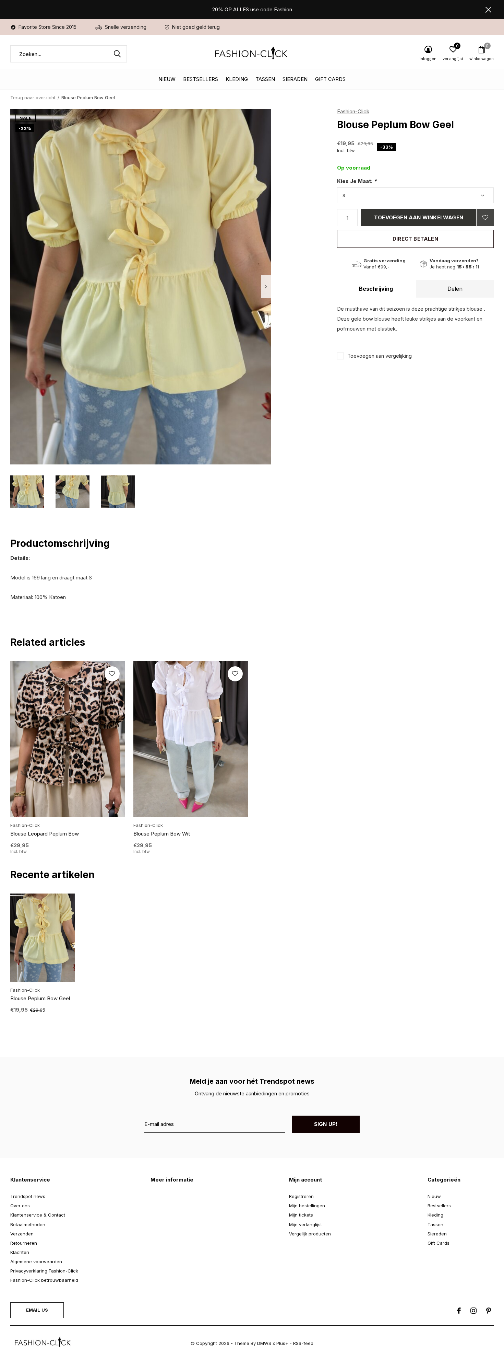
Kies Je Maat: (356, 181)
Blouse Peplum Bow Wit (161, 833)
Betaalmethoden (27, 1224)
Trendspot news (27, 1196)
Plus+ (282, 1343)
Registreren (301, 1196)
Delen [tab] (455, 288)
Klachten (19, 1252)
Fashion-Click (353, 111)
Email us (37, 1310)
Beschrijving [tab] (376, 288)
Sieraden (295, 79)
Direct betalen (415, 238)
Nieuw (167, 79)
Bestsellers (200, 79)
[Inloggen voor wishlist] (485, 217)
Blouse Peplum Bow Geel (40, 998)
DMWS (264, 1343)
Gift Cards (330, 79)
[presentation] (266, 286)
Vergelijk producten (310, 1233)
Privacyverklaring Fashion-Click (44, 1271)
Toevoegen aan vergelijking (379, 356)
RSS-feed (303, 1343)
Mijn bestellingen (307, 1205)
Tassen (265, 79)
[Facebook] (459, 1310)
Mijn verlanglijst (305, 1224)
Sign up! (326, 1124)
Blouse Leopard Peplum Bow (44, 833)
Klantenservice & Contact (37, 1215)
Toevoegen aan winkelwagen (418, 217)
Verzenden (22, 1233)
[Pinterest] (488, 1310)
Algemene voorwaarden (36, 1261)
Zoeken (117, 53)
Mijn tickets (301, 1215)
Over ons (20, 1205)
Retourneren (23, 1243)
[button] (27, 491)
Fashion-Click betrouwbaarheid (44, 1280)
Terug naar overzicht (33, 97)
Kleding (237, 79)
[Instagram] (473, 1310)
